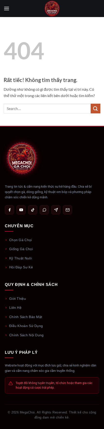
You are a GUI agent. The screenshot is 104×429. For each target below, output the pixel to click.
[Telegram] (55, 209)
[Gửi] (95, 108)
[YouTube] (21, 209)
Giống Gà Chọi (21, 249)
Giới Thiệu (17, 299)
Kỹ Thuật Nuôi (20, 258)
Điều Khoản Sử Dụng (26, 326)
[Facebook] (9, 209)
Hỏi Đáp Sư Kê (21, 267)
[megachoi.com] (52, 8)
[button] (6, 8)
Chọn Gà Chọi (20, 240)
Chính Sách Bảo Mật (25, 317)
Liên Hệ (15, 308)
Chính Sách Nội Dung (26, 335)
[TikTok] (32, 209)
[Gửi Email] (67, 209)
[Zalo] (44, 209)
